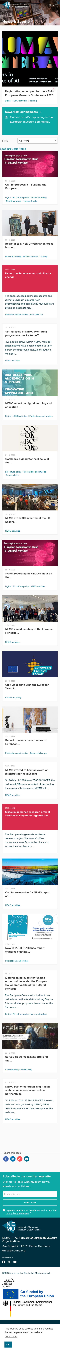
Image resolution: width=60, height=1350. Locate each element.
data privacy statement (17, 1213)
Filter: (5, 141)
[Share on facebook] (5, 1159)
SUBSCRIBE (30, 1202)
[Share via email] (26, 1159)
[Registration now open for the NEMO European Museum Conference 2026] (30, 58)
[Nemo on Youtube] (14, 1261)
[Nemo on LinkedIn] (9, 1261)
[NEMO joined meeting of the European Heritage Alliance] (30, 610)
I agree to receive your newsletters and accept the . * (31, 1211)
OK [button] (8, 1344)
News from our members (21, 112)
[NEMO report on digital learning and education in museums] (30, 384)
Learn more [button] (11, 1336)
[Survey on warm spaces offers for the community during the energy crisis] (30, 1038)
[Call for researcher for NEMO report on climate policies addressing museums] (30, 873)
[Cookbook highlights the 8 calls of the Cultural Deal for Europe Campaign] (30, 440)
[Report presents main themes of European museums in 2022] (30, 721)
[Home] (16, 5)
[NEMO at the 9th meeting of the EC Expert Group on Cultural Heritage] (30, 499)
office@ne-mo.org (14, 1250)
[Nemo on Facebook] (3, 1261)
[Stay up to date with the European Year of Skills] (30, 666)
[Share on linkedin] (12, 1159)
